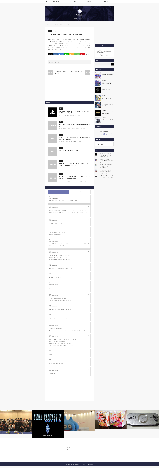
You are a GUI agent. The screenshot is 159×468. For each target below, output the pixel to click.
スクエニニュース (73, 1)
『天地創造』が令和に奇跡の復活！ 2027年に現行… (107, 75)
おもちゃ (108, 134)
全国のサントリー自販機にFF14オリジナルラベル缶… (107, 83)
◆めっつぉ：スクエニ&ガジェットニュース (78, 464)
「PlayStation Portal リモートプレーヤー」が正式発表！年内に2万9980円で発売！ (106, 177)
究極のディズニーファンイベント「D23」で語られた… (107, 90)
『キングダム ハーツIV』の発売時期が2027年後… (107, 112)
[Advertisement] (69, 89)
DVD (107, 133)
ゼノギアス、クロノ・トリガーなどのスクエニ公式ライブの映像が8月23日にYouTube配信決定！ (106, 166)
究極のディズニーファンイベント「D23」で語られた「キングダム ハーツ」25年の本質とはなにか (106, 155)
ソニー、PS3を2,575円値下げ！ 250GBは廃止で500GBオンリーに (74, 125)
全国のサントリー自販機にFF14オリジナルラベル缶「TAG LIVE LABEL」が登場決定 (106, 161)
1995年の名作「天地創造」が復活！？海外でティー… (107, 105)
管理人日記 (89, 1)
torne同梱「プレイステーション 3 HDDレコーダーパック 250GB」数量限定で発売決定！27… (73, 164)
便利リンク (106, 1)
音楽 (104, 133)
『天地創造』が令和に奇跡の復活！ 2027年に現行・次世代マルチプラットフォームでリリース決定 (106, 172)
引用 (88, 196)
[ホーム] (46, 1)
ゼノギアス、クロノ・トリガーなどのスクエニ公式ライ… (107, 98)
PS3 (49, 31)
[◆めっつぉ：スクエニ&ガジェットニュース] (79, 20)
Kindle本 (100, 133)
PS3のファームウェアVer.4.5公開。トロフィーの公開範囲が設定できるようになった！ (74, 138)
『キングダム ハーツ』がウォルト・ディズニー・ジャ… (107, 120)
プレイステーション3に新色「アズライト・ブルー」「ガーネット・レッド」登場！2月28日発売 (74, 177)
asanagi (54, 62)
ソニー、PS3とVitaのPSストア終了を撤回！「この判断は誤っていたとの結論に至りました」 (74, 112)
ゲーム (110, 133)
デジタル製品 (102, 134)
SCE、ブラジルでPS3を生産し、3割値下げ (70, 150)
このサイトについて (56, 1)
